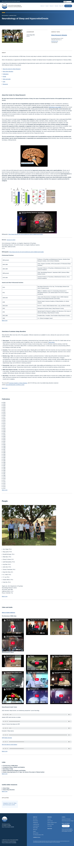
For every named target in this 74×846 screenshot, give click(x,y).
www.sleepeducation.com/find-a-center (15, 384)
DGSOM (12, 826)
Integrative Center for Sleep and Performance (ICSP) (9, 804)
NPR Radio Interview (7, 737)
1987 (4, 465)
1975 (4, 483)
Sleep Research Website (59, 35)
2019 (4, 413)
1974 (4, 485)
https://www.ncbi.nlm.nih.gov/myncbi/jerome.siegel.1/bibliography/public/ (25, 234)
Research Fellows (50, 824)
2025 (4, 404)
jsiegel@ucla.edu (54, 41)
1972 (4, 488)
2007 (4, 433)
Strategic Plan (35, 822)
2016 (4, 418)
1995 (4, 452)
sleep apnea (52, 342)
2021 (4, 410)
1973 (4, 486)
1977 (4, 480)
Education (49, 828)
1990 (4, 460)
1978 (4, 478)
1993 (4, 456)
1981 (4, 473)
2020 (4, 412)
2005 (4, 436)
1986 (4, 467)
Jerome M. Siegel (11, 239)
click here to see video (55, 107)
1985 (4, 468)
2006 (4, 434)
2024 (4, 405)
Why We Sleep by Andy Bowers (9, 744)
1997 (4, 449)
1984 (4, 470)
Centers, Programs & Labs (52, 822)
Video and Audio (7, 79)
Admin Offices (35, 827)
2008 (4, 431)
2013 (4, 423)
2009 (4, 430)
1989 (4, 462)
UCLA (3, 826)
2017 (4, 417)
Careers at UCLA (36, 837)
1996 (4, 451)
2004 (4, 438)
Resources (5, 84)
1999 (4, 446)
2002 (4, 441)
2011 (4, 426)
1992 (4, 457)
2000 (4, 444)
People (4, 76)
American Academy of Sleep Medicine (18, 383)
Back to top (4, 320)
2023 (4, 407)
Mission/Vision (35, 820)
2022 (4, 409)
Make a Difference (66, 823)
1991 (4, 459)
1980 (4, 475)
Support (34, 831)
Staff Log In (35, 829)
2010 (4, 428)
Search (62, 5)
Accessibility (13, 842)
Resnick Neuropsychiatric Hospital (67, 820)
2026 (4, 402)
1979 (4, 477)
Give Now (65, 825)
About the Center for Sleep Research (12, 68)
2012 (4, 425)
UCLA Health (7, 826)
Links (4, 81)
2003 (4, 439)
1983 (4, 472)
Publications (5, 74)
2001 (4, 443)
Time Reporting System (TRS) (38, 834)
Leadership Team (36, 824)
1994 (4, 454)
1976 (4, 481)
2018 (4, 415)
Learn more (18, 1)
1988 (4, 464)
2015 (4, 420)
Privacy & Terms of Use (6, 842)
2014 (4, 422)
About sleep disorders (8, 71)
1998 (4, 447)
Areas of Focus (50, 820)
